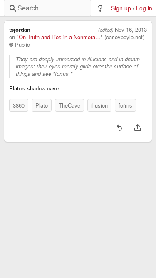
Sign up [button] (121, 8)
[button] (100, 8)
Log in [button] (144, 8)
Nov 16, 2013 (131, 29)
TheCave (69, 105)
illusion (99, 105)
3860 (19, 105)
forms (125, 105)
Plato (41, 105)
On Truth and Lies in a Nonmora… (60, 37)
